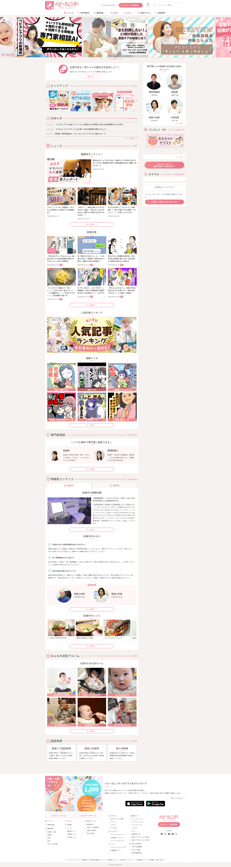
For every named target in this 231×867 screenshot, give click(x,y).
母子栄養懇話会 (137, 853)
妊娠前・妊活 (51, 832)
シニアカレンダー (137, 825)
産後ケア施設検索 (93, 827)
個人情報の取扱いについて (97, 860)
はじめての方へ (110, 5)
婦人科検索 (90, 833)
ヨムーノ (134, 831)
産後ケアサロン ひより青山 (140, 837)
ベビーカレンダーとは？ (73, 860)
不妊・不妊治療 (52, 844)
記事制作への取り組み (60, 816)
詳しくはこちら (177, 798)
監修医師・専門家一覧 (88, 816)
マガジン (113, 825)
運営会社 (85, 860)
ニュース (70, 13)
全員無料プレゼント (117, 838)
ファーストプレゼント (118, 841)
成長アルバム (146, 13)
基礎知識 (99, 13)
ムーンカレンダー (137, 819)
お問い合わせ (160, 860)
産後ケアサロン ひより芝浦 (140, 840)
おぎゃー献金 (136, 850)
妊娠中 (49, 835)
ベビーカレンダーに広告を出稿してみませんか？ (164, 165)
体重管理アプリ (116, 850)
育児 (48, 841)
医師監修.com (136, 834)
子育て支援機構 (137, 847)
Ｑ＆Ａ (115, 13)
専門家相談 (85, 13)
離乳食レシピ (71, 831)
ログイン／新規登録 (130, 5)
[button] (47, 101)
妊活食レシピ (71, 837)
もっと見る (90, 224)
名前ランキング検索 (117, 819)
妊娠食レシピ (71, 834)
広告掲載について (142, 860)
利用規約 (152, 860)
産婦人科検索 (91, 830)
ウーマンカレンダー (138, 822)
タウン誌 (113, 828)
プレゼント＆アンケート (118, 835)
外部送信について (113, 860)
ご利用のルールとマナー (164, 187)
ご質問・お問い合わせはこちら (164, 201)
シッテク (134, 828)
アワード (113, 822)
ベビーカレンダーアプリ (118, 847)
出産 (48, 838)
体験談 (69, 825)
